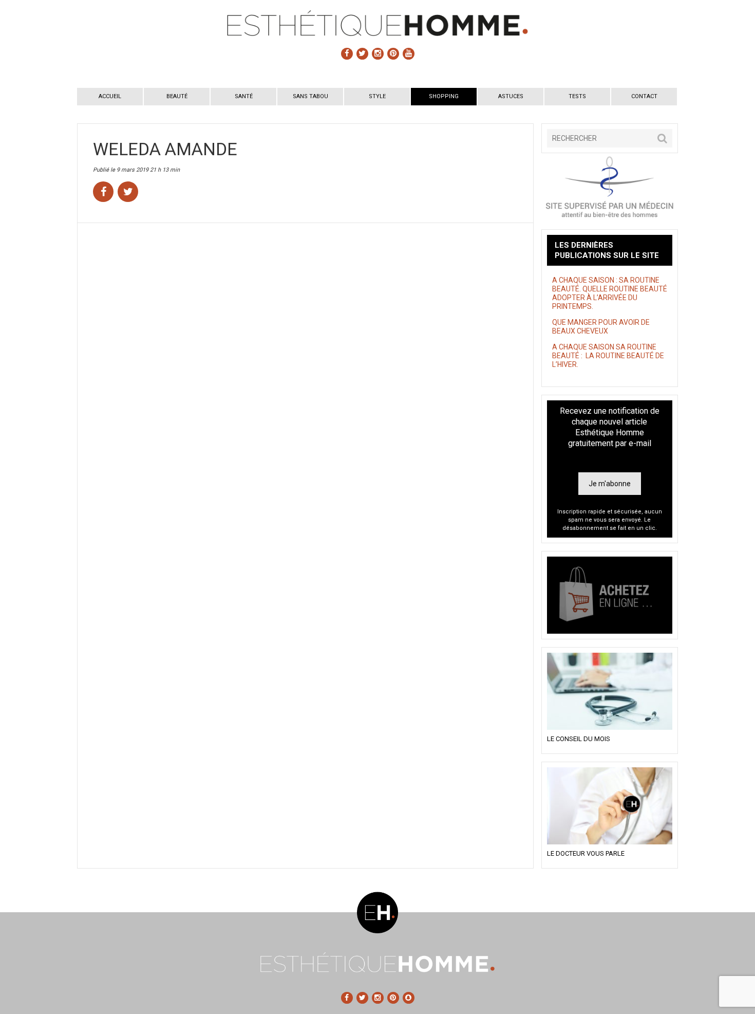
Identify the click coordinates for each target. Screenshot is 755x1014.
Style (377, 96)
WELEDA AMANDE (165, 149)
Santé (244, 96)
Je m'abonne (610, 484)
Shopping (444, 96)
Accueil (110, 96)
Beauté (176, 96)
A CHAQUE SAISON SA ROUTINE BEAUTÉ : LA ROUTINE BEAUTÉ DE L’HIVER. (608, 355)
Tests (577, 96)
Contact (644, 96)
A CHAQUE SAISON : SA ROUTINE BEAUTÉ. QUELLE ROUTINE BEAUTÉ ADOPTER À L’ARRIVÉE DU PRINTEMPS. (609, 293)
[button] (662, 138)
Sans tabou (310, 96)
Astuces (510, 96)
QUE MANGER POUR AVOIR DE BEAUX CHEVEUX (601, 326)
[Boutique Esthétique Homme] (609, 595)
